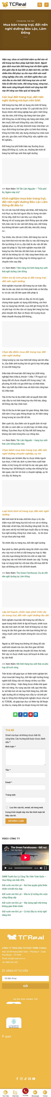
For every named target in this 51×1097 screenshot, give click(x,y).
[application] (25, 857)
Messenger (35, 1096)
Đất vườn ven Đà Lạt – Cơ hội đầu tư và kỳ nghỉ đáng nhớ (24, 913)
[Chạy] (5, 868)
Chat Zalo (15, 1096)
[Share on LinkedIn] (35, 714)
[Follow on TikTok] (25, 1078)
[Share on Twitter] (25, 714)
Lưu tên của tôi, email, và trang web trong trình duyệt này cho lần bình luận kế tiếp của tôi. (25, 811)
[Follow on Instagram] (21, 1078)
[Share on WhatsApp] (15, 714)
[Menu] (46, 5)
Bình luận (10, 746)
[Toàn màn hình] (45, 868)
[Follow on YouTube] (33, 1078)
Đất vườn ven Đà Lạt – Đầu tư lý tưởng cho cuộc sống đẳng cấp (25, 896)
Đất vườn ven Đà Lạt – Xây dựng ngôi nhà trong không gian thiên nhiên (24, 904)
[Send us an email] (29, 1078)
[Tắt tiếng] (41, 868)
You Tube (6, 1096)
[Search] (39, 5)
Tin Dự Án (21, 21)
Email (8, 782)
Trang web (10, 795)
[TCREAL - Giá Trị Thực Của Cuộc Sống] (14, 5)
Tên (8, 770)
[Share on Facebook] (20, 714)
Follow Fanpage (45, 1096)
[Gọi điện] (25, 1091)
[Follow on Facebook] (17, 1078)
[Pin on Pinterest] (30, 714)
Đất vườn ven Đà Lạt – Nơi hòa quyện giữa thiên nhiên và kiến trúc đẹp (24, 887)
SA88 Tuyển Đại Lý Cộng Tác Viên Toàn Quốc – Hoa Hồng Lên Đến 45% (24, 878)
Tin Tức (31, 21)
